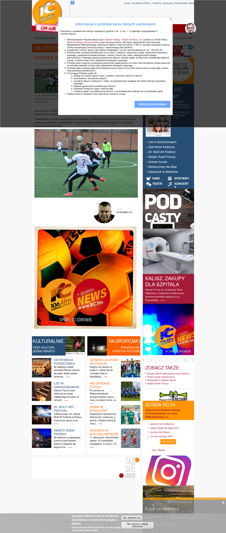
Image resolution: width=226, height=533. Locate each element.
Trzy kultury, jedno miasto (44, 349)
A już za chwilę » (162, 509)
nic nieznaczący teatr (162, 436)
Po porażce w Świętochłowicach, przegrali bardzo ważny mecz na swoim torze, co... (104, 395)
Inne (154, 450)
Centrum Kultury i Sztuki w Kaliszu (121, 39)
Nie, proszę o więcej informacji (137, 525)
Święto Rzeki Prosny (64, 432)
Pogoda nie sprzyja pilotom (126, 349)
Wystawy (181, 178)
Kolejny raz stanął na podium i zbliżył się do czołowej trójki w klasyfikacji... (101, 371)
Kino (156, 178)
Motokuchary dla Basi (162, 166)
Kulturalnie (48, 341)
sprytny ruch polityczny (162, 423)
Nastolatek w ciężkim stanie (161, 380)
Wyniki (161, 450)
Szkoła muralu (157, 161)
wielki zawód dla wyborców (165, 428)
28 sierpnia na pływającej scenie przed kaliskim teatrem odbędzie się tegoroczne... (67, 442)
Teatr (157, 183)
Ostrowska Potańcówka (64, 361)
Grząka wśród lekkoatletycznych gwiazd (168, 373)
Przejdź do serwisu (152, 104)
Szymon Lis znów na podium (104, 361)
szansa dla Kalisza (160, 432)
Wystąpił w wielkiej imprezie (104, 432)
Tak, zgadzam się (131, 517)
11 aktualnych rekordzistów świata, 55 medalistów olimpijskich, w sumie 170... (104, 440)
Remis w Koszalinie (98, 408)
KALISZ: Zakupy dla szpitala (165, 281)
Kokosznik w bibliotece (163, 171)
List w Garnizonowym (66, 385)
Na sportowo (124, 341)
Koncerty (181, 185)
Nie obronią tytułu (99, 385)
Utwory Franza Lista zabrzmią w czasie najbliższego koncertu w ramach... (66, 395)
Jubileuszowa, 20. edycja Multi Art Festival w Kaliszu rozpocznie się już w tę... (68, 417)
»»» (68, 376)
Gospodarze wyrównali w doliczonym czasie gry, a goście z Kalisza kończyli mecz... (103, 418)
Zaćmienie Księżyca (161, 147)
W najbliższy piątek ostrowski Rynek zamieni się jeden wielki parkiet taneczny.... (67, 371)
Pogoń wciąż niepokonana (161, 376)
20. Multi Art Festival (64, 408)
